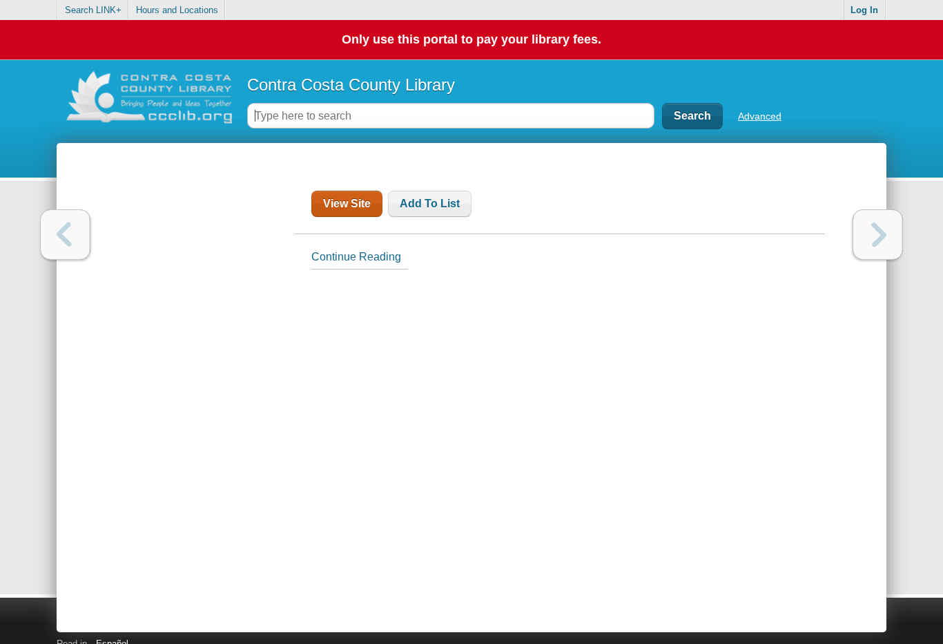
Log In (864, 10)
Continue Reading (356, 257)
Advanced (759, 116)
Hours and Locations (177, 10)
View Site (347, 203)
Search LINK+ (93, 10)
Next (878, 234)
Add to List (430, 203)
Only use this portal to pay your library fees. (471, 39)
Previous (65, 234)
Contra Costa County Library (351, 84)
